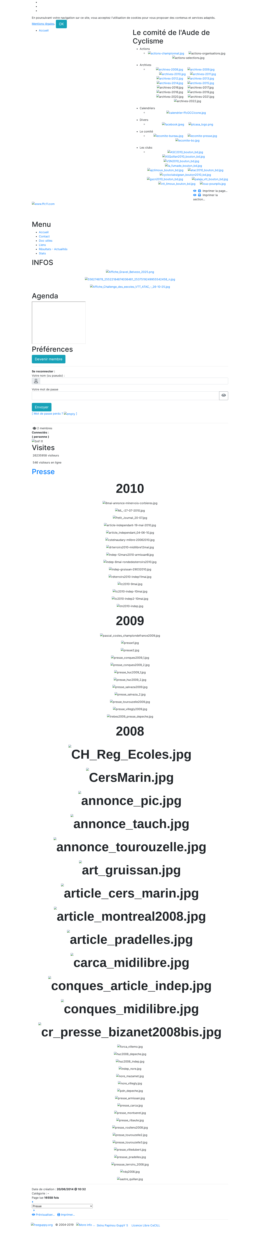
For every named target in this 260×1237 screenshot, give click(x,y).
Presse (43, 471)
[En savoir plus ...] (86, 1224)
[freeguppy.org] (42, 1224)
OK (61, 24)
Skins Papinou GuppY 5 (113, 1225)
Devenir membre (48, 359)
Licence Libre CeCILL (145, 1225)
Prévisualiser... (45, 1214)
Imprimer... (67, 1214)
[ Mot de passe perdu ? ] (54, 413)
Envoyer (41, 407)
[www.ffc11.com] (43, 203)
